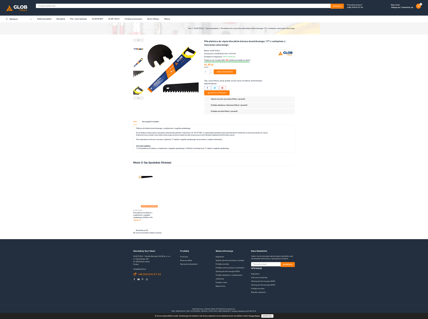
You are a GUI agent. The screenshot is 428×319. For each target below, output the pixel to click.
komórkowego (256, 81)
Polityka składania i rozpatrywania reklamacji (229, 277)
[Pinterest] (222, 88)
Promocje (184, 257)
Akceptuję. (267, 316)
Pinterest (143, 279)
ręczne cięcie (236, 81)
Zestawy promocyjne (133, 19)
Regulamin (220, 257)
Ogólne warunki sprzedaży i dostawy (230, 260)
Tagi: (206, 81)
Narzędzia (61, 19)
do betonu (246, 81)
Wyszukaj (337, 6)
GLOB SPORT (97, 19)
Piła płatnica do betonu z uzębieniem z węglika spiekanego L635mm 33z (143, 215)
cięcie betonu (213, 81)
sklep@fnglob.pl (139, 269)
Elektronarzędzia (44, 19)
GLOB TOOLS (114, 19)
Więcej (167, 19)
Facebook (134, 279)
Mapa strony (220, 286)
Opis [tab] (135, 122)
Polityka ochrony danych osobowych (230, 268)
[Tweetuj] (215, 88)
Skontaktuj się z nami (144, 251)
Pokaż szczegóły (155, 172)
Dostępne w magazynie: (213, 57)
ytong (222, 81)
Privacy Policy (254, 316)
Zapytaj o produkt (217, 93)
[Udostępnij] (207, 88)
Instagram (147, 279)
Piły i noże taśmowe (78, 19)
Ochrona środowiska (259, 277)
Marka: (207, 51)
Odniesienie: (209, 54)
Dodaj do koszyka (225, 72)
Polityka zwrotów (222, 264)
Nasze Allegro (153, 19)
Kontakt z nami (221, 282)
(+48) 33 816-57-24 (355, 7)
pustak (227, 81)
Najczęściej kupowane (189, 264)
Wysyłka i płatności (258, 292)
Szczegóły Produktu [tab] (150, 122)
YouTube (138, 279)
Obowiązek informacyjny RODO (228, 271)
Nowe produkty (186, 260)
